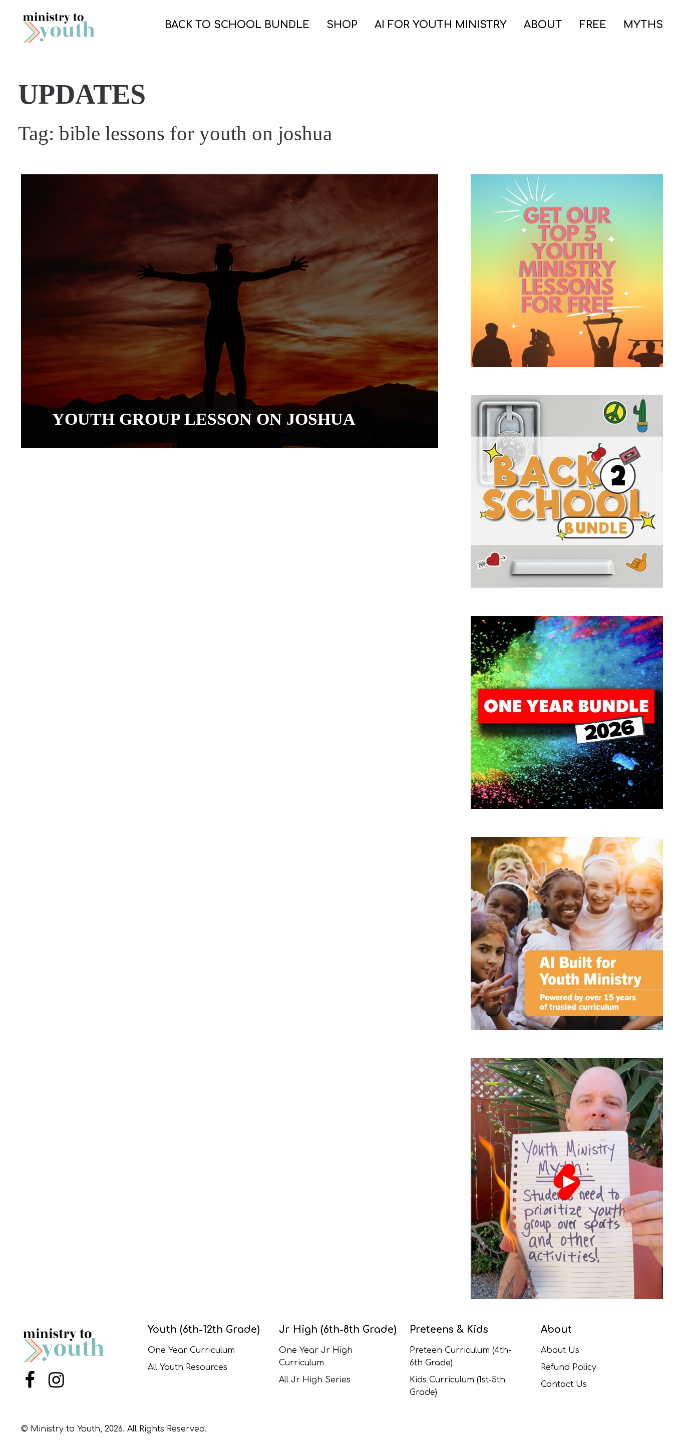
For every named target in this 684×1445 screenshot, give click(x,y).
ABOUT (543, 25)
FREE (592, 25)
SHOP (342, 25)
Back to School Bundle (237, 25)
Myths (643, 25)
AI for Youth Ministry (441, 25)
